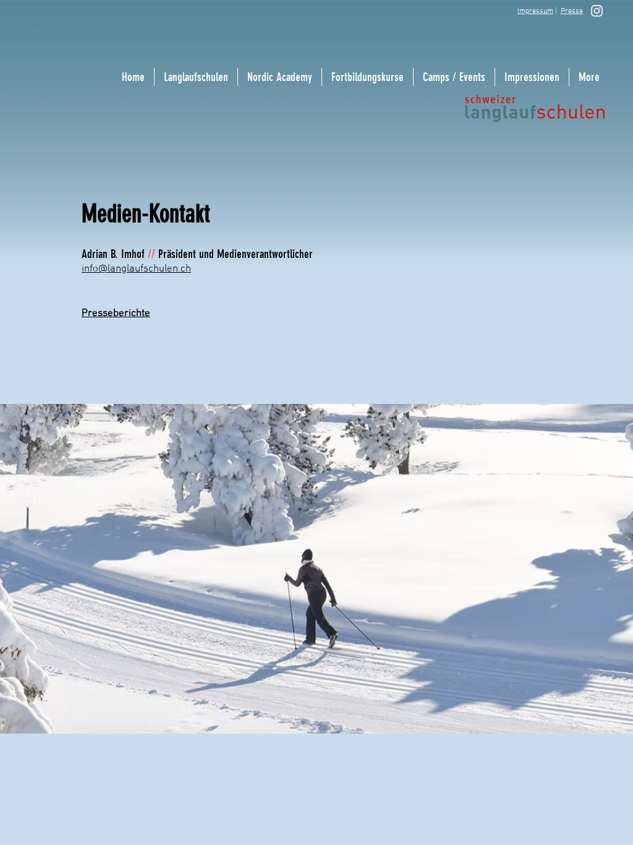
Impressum (535, 11)
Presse (572, 11)
